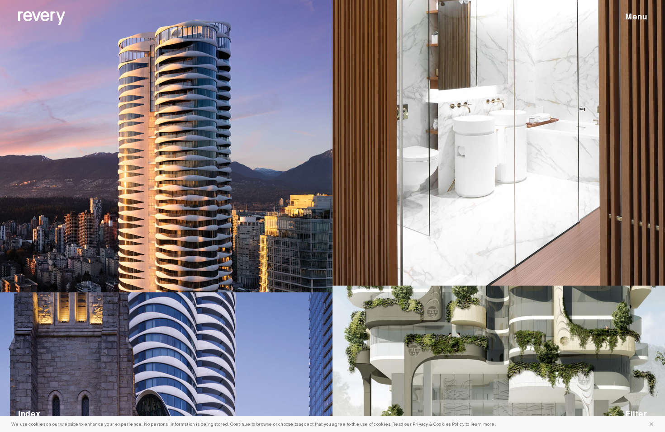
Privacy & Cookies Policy (439, 424)
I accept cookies (651, 424)
